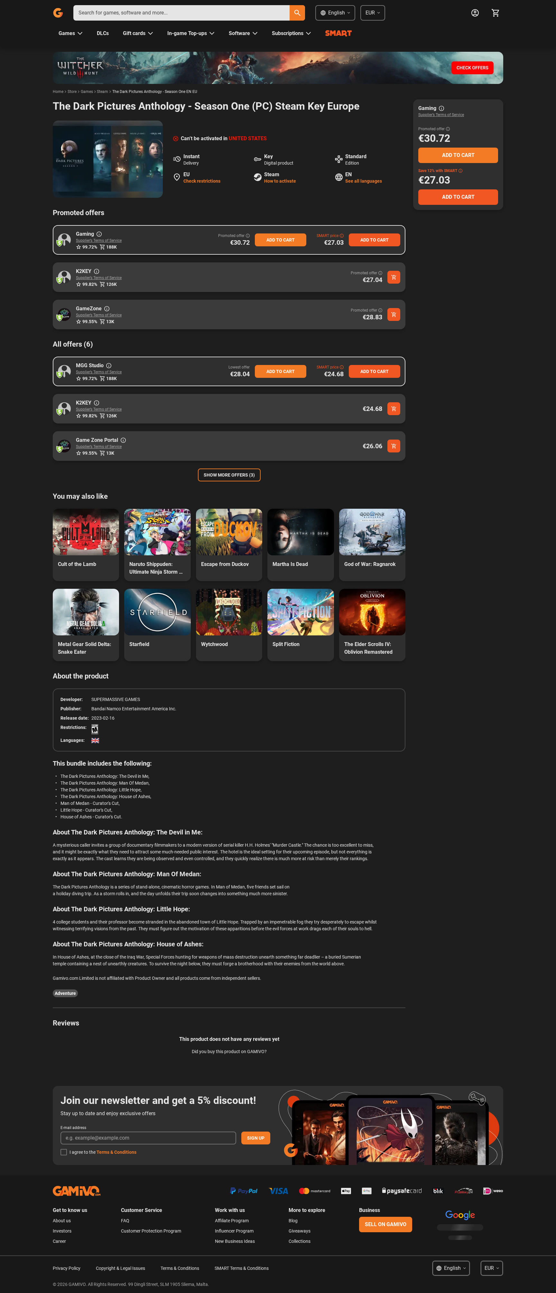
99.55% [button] (89, 321)
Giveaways (299, 1231)
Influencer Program (234, 1231)
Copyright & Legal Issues (120, 1268)
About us (62, 1220)
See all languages (363, 181)
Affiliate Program (232, 1220)
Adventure (65, 993)
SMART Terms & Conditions (242, 1268)
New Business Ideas (235, 1241)
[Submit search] (297, 13)
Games (87, 91)
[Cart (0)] (495, 13)
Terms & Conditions (116, 1152)
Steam (102, 91)
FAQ (125, 1220)
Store (72, 91)
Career (59, 1241)
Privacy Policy (66, 1268)
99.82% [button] (89, 284)
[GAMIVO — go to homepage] (58, 13)
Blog (293, 1220)
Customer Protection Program (151, 1231)
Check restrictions (201, 181)
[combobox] (181, 13)
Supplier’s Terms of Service (99, 240)
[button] (64, 239)
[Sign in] (475, 13)
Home (58, 91)
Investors (62, 1231)
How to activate (280, 181)
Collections (299, 1241)
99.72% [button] (89, 247)
